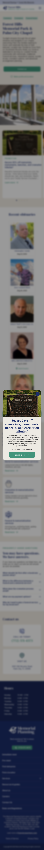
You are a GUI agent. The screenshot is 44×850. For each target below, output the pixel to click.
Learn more (20, 455)
